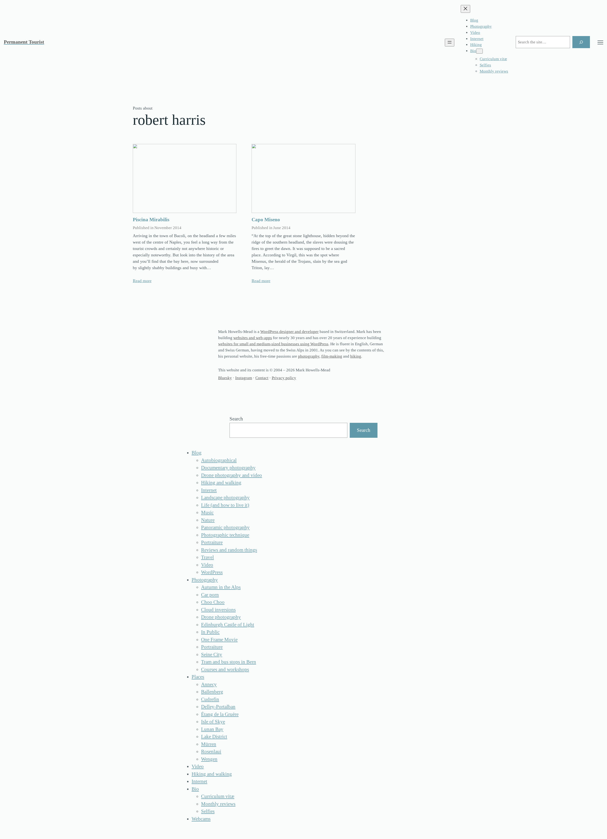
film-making (331, 356)
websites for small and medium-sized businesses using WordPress (273, 344)
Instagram (243, 378)
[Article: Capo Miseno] (303, 178)
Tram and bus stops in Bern (228, 662)
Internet (209, 490)
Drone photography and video (231, 475)
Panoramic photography (225, 527)
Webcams (201, 819)
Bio (195, 789)
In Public (210, 632)
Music (207, 512)
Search (236, 419)
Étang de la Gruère (220, 714)
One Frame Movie (219, 639)
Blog (197, 453)
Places (198, 677)
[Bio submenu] (479, 51)
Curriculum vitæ (217, 796)
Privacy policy (284, 378)
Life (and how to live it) (225, 505)
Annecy (209, 684)
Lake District (214, 736)
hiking (355, 356)
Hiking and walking (221, 482)
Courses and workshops (225, 669)
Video (207, 565)
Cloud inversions (218, 610)
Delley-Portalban (218, 707)
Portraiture (212, 542)
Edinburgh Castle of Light (227, 624)
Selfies (208, 811)
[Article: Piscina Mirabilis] (184, 178)
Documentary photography (228, 467)
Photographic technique (225, 535)
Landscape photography (225, 497)
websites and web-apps (252, 338)
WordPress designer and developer (289, 331)
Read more (142, 280)
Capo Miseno (266, 219)
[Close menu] (465, 9)
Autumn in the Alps (221, 587)
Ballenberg (212, 692)
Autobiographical (219, 460)
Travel (207, 557)
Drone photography (221, 617)
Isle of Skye (213, 721)
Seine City (211, 654)
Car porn (210, 595)
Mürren (208, 744)
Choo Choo (213, 602)
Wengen (209, 759)
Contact (261, 378)
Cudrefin (210, 699)
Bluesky (225, 378)
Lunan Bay (212, 729)
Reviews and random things (229, 550)
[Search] (581, 42)
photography (308, 356)
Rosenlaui (211, 751)
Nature (208, 520)
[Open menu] (449, 42)
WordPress (212, 572)
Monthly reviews (218, 804)
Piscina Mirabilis (151, 219)
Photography (205, 580)
